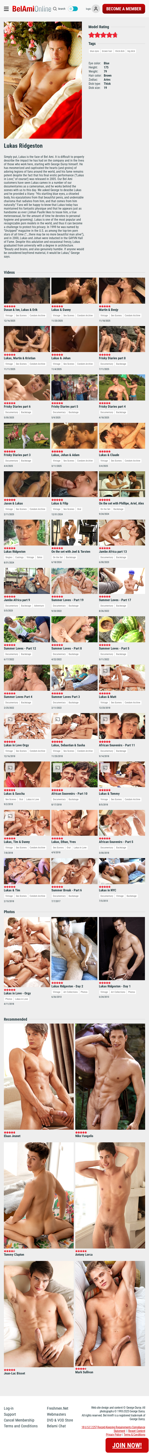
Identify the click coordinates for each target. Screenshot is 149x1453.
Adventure (39, 605)
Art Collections (70, 992)
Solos (39, 557)
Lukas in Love (32, 799)
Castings (19, 557)
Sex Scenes (21, 315)
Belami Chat (56, 1426)
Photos (8, 999)
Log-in (9, 1408)
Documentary (106, 364)
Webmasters (56, 1414)
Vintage (9, 315)
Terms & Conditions (134, 1434)
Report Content (136, 1431)
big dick (131, 51)
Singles (8, 557)
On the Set (105, 509)
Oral (79, 509)
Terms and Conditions (21, 1426)
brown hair (107, 51)
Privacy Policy (113, 1434)
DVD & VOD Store (60, 1420)
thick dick (119, 51)
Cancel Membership (19, 1420)
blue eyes (94, 51)
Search (61, 8)
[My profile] (96, 8)
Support (10, 1414)
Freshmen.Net (57, 1408)
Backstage (121, 364)
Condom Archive (37, 315)
